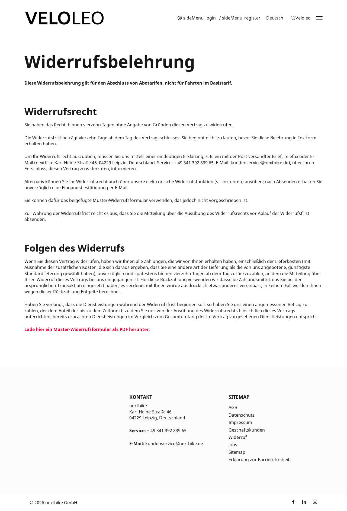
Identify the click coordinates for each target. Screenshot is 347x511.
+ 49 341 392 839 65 (167, 430)
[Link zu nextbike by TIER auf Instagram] (315, 503)
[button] (300, 18)
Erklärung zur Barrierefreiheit (259, 459)
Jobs (233, 445)
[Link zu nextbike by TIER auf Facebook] (293, 503)
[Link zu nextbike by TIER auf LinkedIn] (304, 503)
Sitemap (237, 452)
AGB (233, 407)
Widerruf (238, 437)
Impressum (240, 422)
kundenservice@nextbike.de (174, 443)
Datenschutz (242, 415)
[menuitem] (274, 18)
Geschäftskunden (247, 430)
